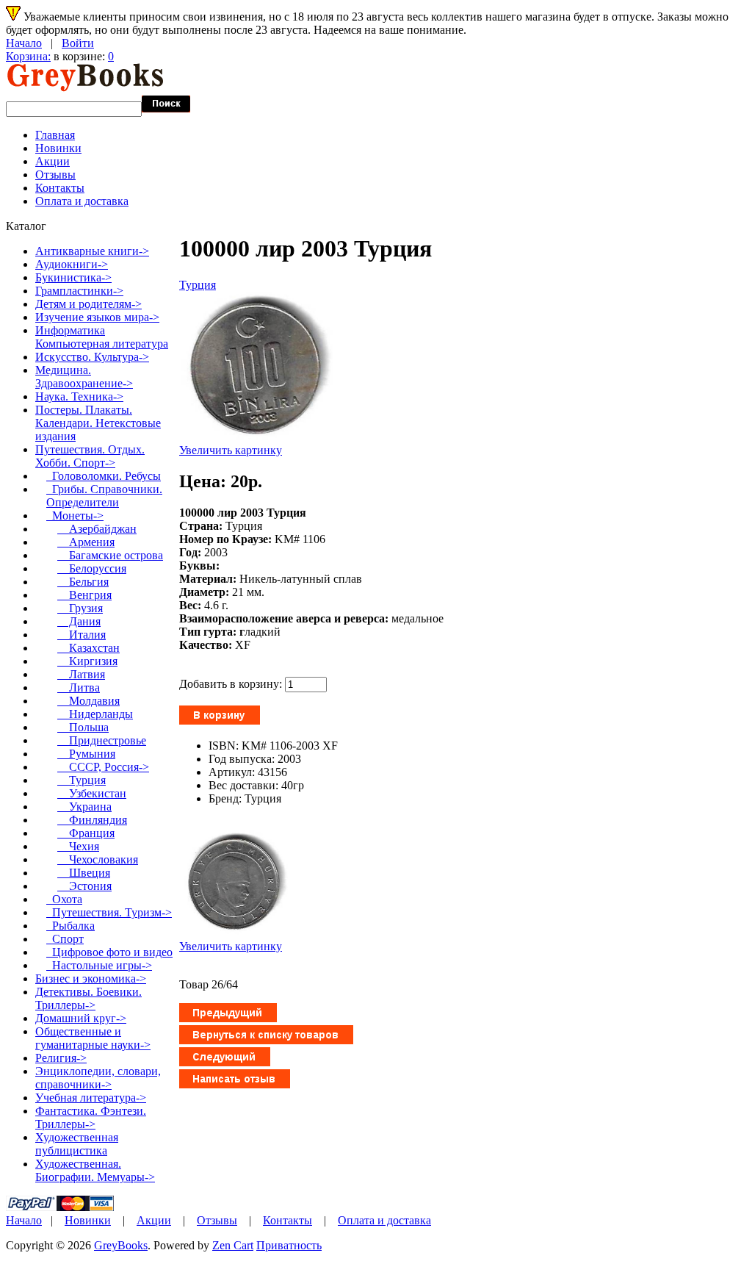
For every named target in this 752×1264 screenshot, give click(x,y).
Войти (78, 43)
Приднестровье (101, 740)
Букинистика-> (73, 277)
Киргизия (87, 661)
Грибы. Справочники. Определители (104, 496)
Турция (197, 285)
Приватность (289, 1245)
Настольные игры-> (99, 965)
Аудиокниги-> (71, 264)
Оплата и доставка (82, 201)
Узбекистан (91, 793)
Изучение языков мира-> (97, 317)
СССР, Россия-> (103, 767)
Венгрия (84, 595)
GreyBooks (121, 1245)
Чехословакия (97, 859)
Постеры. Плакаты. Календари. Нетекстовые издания (98, 422)
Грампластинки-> (79, 290)
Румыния (86, 753)
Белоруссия (91, 568)
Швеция (83, 872)
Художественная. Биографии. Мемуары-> (95, 1170)
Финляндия (92, 820)
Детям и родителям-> (88, 304)
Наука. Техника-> (79, 396)
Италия (81, 634)
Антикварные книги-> (92, 251)
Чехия (78, 846)
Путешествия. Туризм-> (109, 912)
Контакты (59, 188)
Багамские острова (110, 555)
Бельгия (83, 581)
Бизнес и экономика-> (90, 978)
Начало (24, 43)
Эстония (84, 886)
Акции (52, 161)
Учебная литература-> (90, 1097)
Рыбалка (70, 925)
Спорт (65, 939)
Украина (84, 806)
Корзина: (28, 56)
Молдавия (88, 700)
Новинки (58, 148)
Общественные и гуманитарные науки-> (93, 1038)
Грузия (80, 608)
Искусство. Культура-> (92, 357)
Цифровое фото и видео (109, 952)
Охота (64, 899)
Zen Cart (232, 1245)
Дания (79, 621)
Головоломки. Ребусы (103, 476)
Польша (83, 727)
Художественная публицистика (76, 1144)
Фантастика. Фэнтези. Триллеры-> (90, 1117)
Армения (86, 542)
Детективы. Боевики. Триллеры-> (88, 998)
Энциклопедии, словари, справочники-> (98, 1078)
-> (90, 456)
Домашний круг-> (80, 1018)
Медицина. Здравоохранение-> (84, 376)
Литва (78, 687)
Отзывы (55, 174)
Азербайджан (97, 529)
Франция (86, 833)
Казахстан (88, 648)
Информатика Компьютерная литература (101, 337)
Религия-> (61, 1058)
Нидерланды (95, 714)
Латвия (81, 674)
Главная (55, 135)
